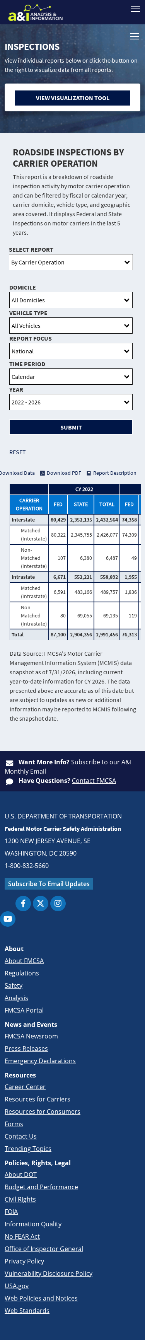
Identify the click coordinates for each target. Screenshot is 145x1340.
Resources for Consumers (42, 1111)
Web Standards (27, 1310)
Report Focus (30, 338)
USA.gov (17, 1286)
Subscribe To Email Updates (49, 884)
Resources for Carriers (37, 1099)
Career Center (25, 1087)
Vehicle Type (28, 313)
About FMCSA (24, 960)
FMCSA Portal (24, 1010)
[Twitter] (40, 903)
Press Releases (26, 1048)
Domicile (22, 287)
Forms (14, 1124)
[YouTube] (7, 919)
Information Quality (33, 1224)
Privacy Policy (24, 1261)
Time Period (27, 364)
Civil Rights (20, 1199)
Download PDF (64, 472)
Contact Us (21, 1136)
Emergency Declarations (40, 1061)
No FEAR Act (22, 1236)
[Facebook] (23, 903)
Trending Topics (28, 1148)
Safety (13, 985)
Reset (17, 452)
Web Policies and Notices (41, 1298)
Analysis (16, 998)
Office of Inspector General (44, 1249)
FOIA (11, 1211)
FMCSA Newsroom (31, 1036)
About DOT (21, 1174)
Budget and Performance (41, 1187)
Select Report (31, 249)
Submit (71, 427)
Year (16, 389)
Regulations (22, 973)
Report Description (114, 472)
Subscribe (85, 762)
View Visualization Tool (72, 98)
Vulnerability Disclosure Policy (48, 1273)
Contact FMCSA (94, 780)
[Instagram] (58, 903)
